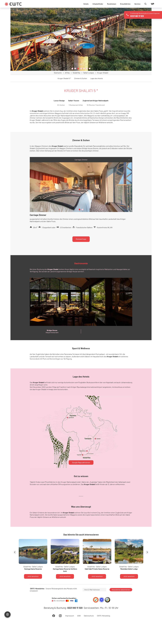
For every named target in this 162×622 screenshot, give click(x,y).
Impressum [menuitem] (69, 616)
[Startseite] (13, 4)
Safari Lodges (88, 73)
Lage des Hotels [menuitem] (96, 78)
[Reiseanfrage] (149, 4)
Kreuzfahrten (125, 4)
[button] (72, 68)
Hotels (85, 4)
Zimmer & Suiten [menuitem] (80, 78)
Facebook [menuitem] (53, 615)
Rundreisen (111, 4)
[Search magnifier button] (145, 4)
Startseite (58, 73)
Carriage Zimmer (81, 160)
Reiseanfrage (81, 239)
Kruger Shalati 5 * (64, 78)
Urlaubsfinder (97, 4)
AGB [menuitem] (79, 616)
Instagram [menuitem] (60, 615)
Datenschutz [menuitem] (89, 616)
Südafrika (76, 73)
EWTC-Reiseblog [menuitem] (103, 616)
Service (137, 4)
